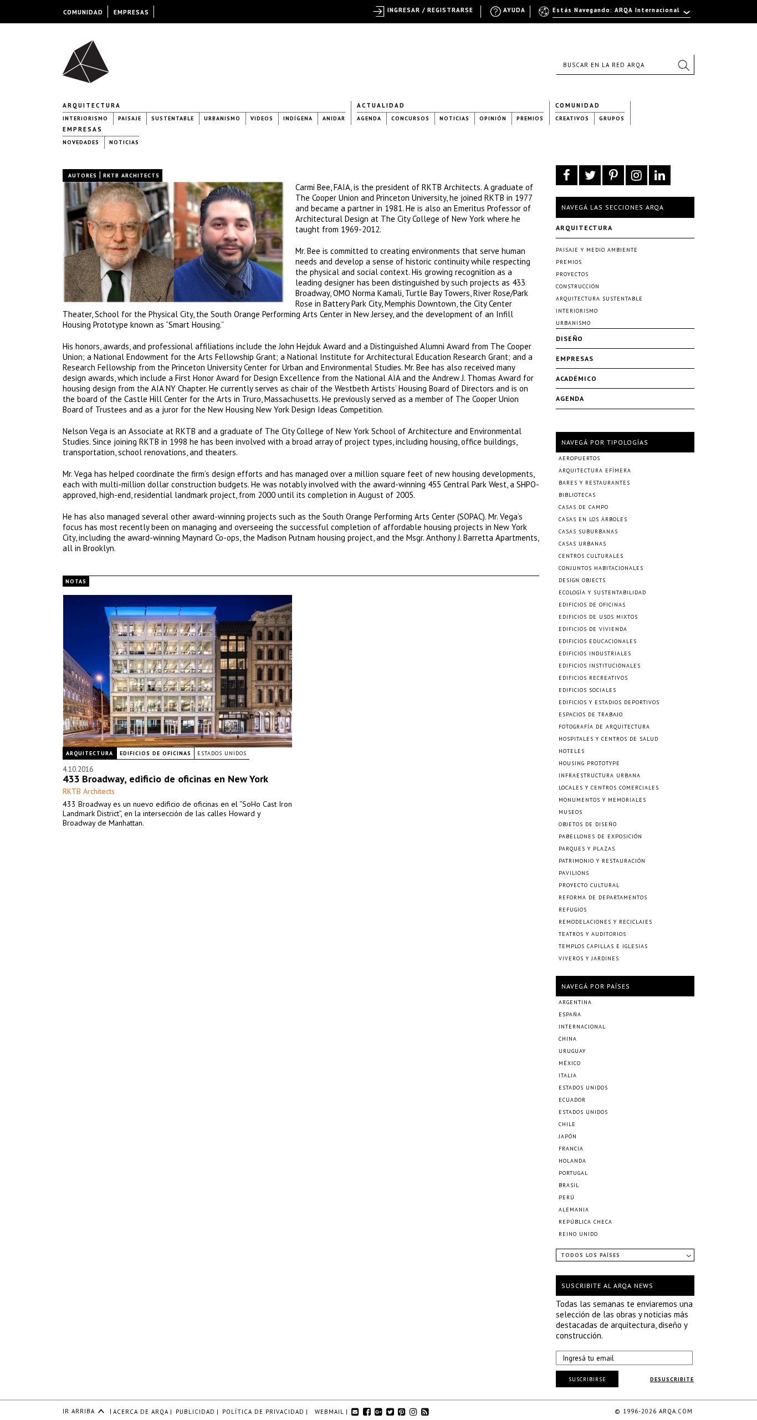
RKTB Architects (89, 791)
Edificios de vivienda (593, 629)
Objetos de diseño (588, 824)
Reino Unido (578, 1234)
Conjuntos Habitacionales (601, 568)
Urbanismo (222, 118)
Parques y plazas (587, 848)
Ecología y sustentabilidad (602, 592)
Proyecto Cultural (589, 885)
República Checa (585, 1221)
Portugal (573, 1173)
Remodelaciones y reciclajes (605, 921)
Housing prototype (589, 763)
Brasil (569, 1185)
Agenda (369, 118)
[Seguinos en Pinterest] (613, 175)
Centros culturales (591, 555)
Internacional (582, 1026)
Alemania (574, 1209)
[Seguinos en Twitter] (590, 175)
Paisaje (129, 118)
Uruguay (572, 1051)
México (570, 1063)
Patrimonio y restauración (602, 860)
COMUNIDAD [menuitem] (83, 12)
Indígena (298, 118)
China (568, 1038)
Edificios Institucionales (600, 665)
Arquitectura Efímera (595, 470)
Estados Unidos (222, 753)
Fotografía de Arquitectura (604, 726)
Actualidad (381, 105)
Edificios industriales (595, 653)
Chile (567, 1124)
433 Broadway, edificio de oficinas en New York (165, 778)
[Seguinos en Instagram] (636, 175)
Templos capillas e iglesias (603, 946)
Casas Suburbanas (588, 531)
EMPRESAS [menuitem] (131, 12)
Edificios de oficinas (155, 753)
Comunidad (577, 105)
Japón (568, 1136)
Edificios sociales (587, 690)
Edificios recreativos (593, 677)
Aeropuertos (579, 458)
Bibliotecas (577, 494)
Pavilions (574, 873)
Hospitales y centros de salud (608, 738)
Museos (570, 812)
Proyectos (572, 274)
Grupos (612, 118)
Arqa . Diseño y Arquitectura (89, 56)
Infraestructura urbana (600, 775)
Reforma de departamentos (603, 897)
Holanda (572, 1160)
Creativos (572, 118)
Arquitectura (92, 105)
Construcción (578, 286)
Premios (530, 118)
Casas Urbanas (582, 543)
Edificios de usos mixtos (598, 616)
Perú (567, 1197)
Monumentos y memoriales (602, 799)
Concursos (410, 118)
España (570, 1014)
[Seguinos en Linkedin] (660, 175)
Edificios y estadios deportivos (609, 702)
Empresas (83, 129)
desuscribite (672, 1379)
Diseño (569, 338)
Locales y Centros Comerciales (609, 787)
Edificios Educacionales (598, 641)
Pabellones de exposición (600, 836)
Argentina (575, 1002)
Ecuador (572, 1099)
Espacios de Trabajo (591, 714)
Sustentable (172, 118)
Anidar (334, 118)
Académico (576, 378)
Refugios (573, 909)
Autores (82, 175)
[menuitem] (615, 15)
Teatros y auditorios (592, 934)
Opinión (493, 118)
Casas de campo (583, 507)
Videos (261, 118)
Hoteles (572, 751)
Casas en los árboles (593, 519)
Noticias (454, 118)
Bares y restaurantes (594, 482)
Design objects (582, 580)
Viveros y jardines (589, 958)
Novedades (81, 142)
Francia (571, 1148)
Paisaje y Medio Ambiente (597, 249)
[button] (683, 65)
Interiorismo (85, 118)
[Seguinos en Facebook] (566, 175)
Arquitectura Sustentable (599, 298)
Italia (568, 1075)
